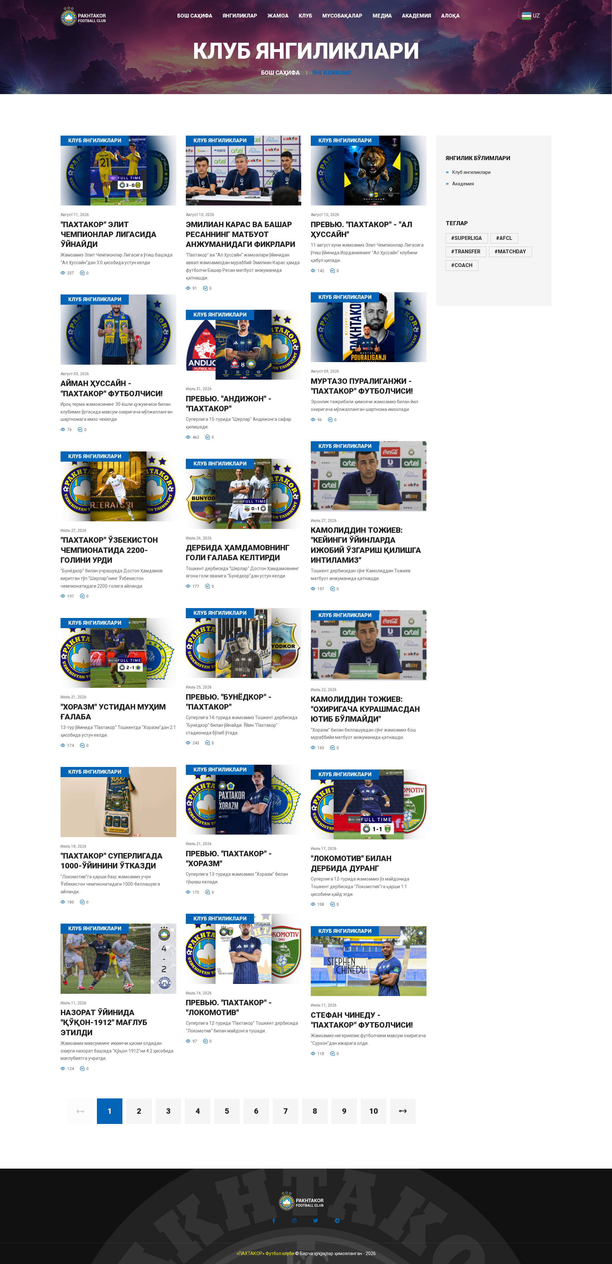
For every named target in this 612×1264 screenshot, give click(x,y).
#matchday (510, 252)
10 (373, 1111)
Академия (463, 183)
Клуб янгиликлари (471, 172)
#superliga (466, 238)
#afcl (504, 238)
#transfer (465, 252)
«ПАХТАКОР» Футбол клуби (265, 1253)
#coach (461, 265)
